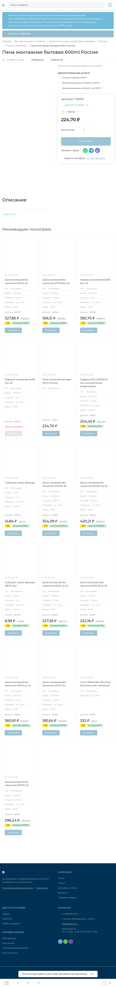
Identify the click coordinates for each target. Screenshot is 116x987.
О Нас (61, 878)
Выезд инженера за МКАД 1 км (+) (81, 88)
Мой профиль (9, 938)
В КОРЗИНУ (86, 141)
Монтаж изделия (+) (74, 77)
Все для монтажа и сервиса (30, 41)
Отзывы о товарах (67, 897)
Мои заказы (8, 943)
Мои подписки (9, 953)
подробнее (9, 214)
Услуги (61, 883)
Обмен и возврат (11, 923)
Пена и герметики (16, 46)
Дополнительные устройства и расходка (72, 41)
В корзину (13, 330)
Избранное (37, 59)
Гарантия (7, 918)
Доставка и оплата (67, 888)
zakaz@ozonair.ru (70, 924)
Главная (6, 41)
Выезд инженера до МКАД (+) (81, 83)
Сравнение (57, 59)
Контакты (63, 892)
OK (92, 974)
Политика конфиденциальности (17, 888)
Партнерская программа (15, 948)
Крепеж (103, 41)
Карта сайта (42, 888)
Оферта (6, 914)
